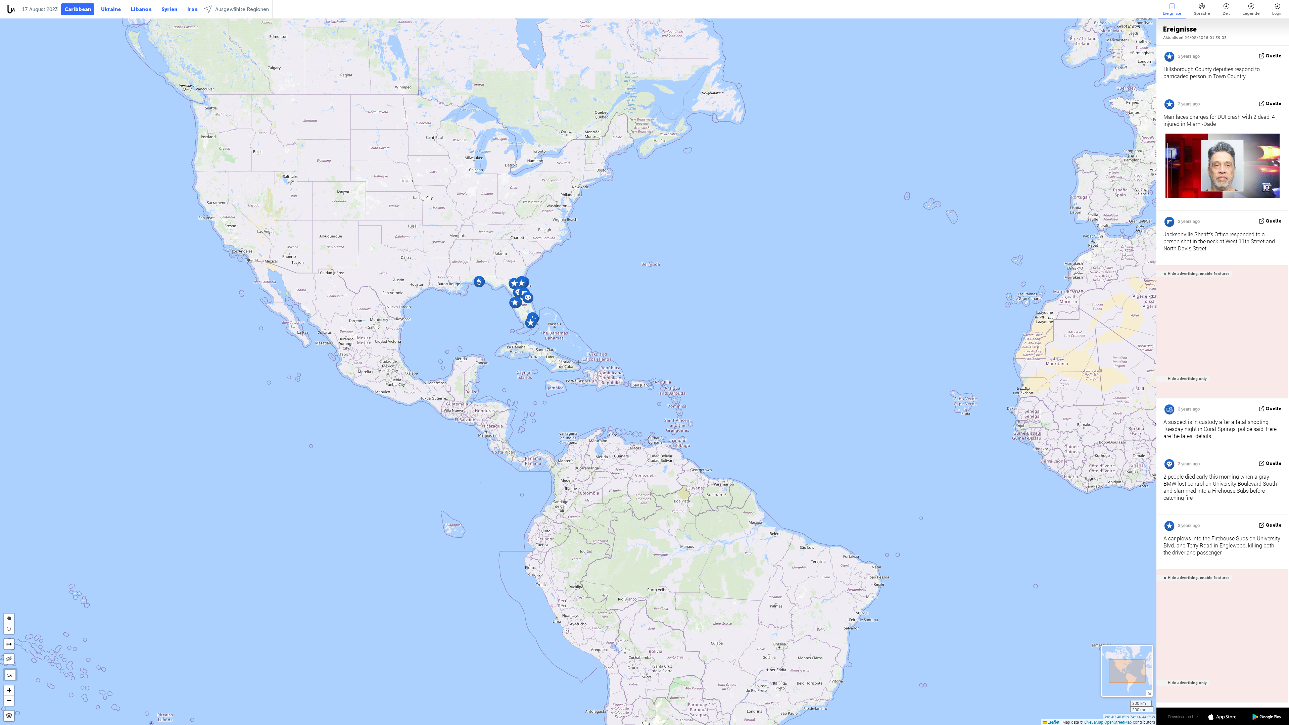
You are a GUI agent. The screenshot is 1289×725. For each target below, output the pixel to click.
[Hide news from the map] (9, 659)
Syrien (169, 9)
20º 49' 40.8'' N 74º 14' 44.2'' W (1130, 716)
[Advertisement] (1221, 335)
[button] (514, 283)
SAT (10, 675)
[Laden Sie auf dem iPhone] (1223, 717)
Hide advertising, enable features (1198, 274)
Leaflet (1053, 722)
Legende (1251, 13)
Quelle (1273, 55)
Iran (192, 9)
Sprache (1202, 13)
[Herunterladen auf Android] (1267, 717)
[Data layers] (9, 716)
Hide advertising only (1187, 379)
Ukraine (111, 9)
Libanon (141, 9)
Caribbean (77, 9)
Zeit (1226, 13)
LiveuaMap (1093, 722)
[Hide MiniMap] (1149, 693)
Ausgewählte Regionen (242, 9)
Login (1277, 13)
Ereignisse (1172, 13)
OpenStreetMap (1118, 722)
